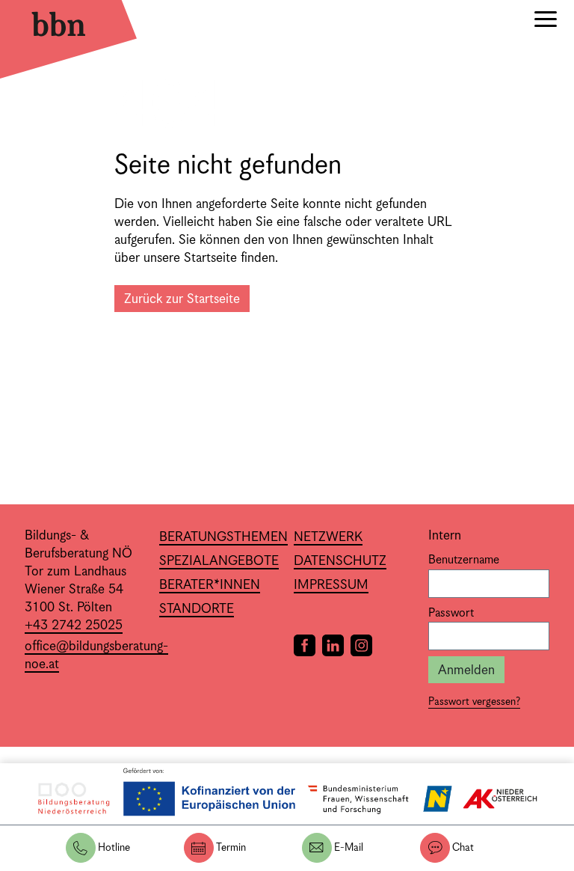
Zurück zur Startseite (182, 299)
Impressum (331, 585)
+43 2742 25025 (74, 625)
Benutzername (463, 560)
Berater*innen (209, 585)
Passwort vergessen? (474, 702)
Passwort (451, 613)
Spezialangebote (219, 561)
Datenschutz (340, 561)
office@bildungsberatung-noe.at (96, 655)
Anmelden (466, 670)
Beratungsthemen (223, 537)
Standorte (196, 609)
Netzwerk (328, 537)
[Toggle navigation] (546, 21)
